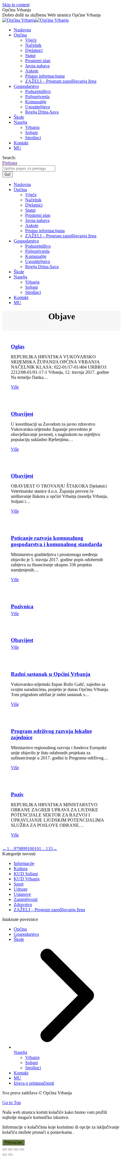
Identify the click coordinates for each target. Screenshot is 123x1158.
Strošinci (33, 1067)
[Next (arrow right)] (10, 1154)
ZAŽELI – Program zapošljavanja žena (49, 909)
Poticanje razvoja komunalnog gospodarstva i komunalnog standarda (56, 541)
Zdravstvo (23, 904)
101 (37, 848)
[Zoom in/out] (21, 1149)
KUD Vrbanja (26, 878)
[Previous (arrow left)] (4, 1154)
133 (49, 848)
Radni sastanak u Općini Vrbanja (50, 674)
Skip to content (15, 4)
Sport (18, 884)
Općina (20, 929)
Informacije (24, 863)
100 (30, 848)
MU (17, 1078)
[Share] (10, 1149)
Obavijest (22, 414)
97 (16, 848)
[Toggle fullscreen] (16, 1149)
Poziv (17, 794)
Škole (19, 939)
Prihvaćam (13, 1142)
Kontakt (21, 1072)
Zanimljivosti (25, 899)
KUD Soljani (26, 873)
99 (25, 848)
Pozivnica (22, 606)
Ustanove (22, 894)
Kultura (20, 868)
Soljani (31, 1062)
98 (20, 848)
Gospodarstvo (26, 934)
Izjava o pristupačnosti (34, 1083)
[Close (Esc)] (4, 1149)
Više (15, 387)
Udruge (20, 889)
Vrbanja (32, 1057)
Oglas (17, 346)
